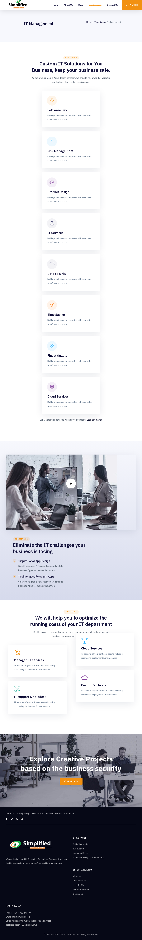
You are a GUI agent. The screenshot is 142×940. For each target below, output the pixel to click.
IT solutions (99, 22)
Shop (80, 5)
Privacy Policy (23, 813)
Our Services (95, 5)
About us (68, 5)
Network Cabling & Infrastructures (88, 857)
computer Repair (80, 853)
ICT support (78, 849)
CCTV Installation (81, 844)
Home (55, 5)
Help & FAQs (37, 813)
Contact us (112, 5)
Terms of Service (54, 813)
